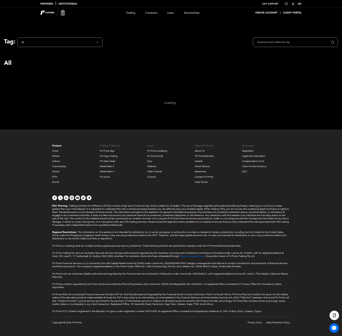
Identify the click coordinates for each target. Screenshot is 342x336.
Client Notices (202, 166)
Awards (198, 161)
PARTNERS (46, 3)
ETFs (54, 176)
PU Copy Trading (108, 156)
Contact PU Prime (204, 176)
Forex (55, 150)
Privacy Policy (255, 322)
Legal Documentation (253, 156)
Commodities (59, 166)
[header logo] (52, 12)
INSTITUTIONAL (68, 3)
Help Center (201, 182)
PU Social (105, 176)
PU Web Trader (108, 161)
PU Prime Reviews (204, 156)
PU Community (155, 156)
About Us (199, 150)
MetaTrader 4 (107, 171)
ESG (244, 171)
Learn (170, 13)
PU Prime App (107, 150)
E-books (151, 176)
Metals (55, 156)
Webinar (151, 166)
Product (56, 145)
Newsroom (200, 171)
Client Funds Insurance (254, 166)
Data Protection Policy (278, 322)
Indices (56, 161)
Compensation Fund (253, 161)
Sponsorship (192, 13)
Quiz (149, 161)
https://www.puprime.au (192, 256)
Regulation (248, 150)
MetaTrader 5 (107, 166)
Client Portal (292, 12)
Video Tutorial (154, 171)
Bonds (55, 182)
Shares (55, 171)
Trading (130, 13)
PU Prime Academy (157, 150)
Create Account (266, 12)
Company (151, 13)
